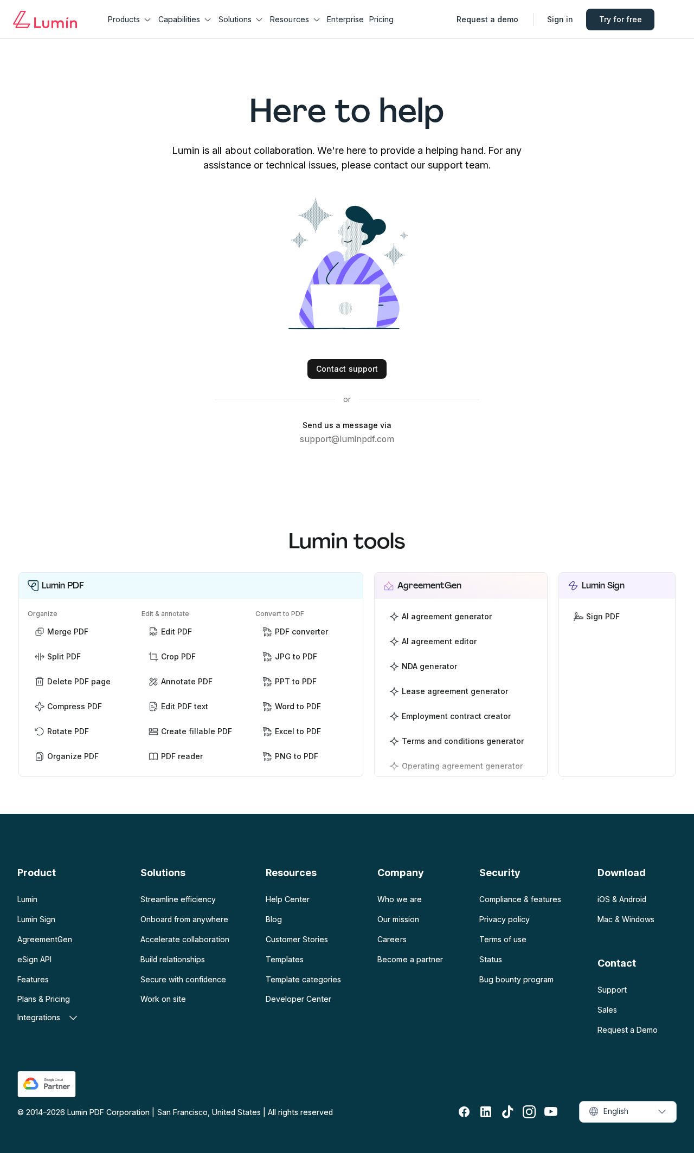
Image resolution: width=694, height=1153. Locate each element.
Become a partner (409, 959)
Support (612, 989)
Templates (285, 959)
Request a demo (487, 19)
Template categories (303, 979)
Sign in (560, 19)
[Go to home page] (45, 19)
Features (33, 979)
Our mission (398, 919)
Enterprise (345, 19)
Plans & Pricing (43, 998)
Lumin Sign (36, 919)
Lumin (27, 899)
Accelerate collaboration (184, 939)
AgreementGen (44, 939)
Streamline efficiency (178, 899)
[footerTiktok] (507, 1111)
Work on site (163, 998)
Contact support (346, 368)
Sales (607, 1009)
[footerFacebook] (464, 1111)
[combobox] (628, 1112)
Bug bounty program (516, 979)
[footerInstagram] (529, 1111)
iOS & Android (621, 899)
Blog (274, 919)
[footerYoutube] (550, 1111)
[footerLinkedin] (485, 1111)
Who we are (399, 899)
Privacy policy (504, 919)
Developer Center (298, 998)
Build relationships (172, 959)
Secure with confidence (183, 979)
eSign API (34, 959)
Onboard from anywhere (184, 919)
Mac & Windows (625, 919)
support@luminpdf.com (347, 438)
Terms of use (502, 939)
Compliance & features (520, 899)
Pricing (381, 19)
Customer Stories (297, 939)
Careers (391, 939)
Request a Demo (627, 1029)
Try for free (620, 19)
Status (490, 959)
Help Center (288, 899)
